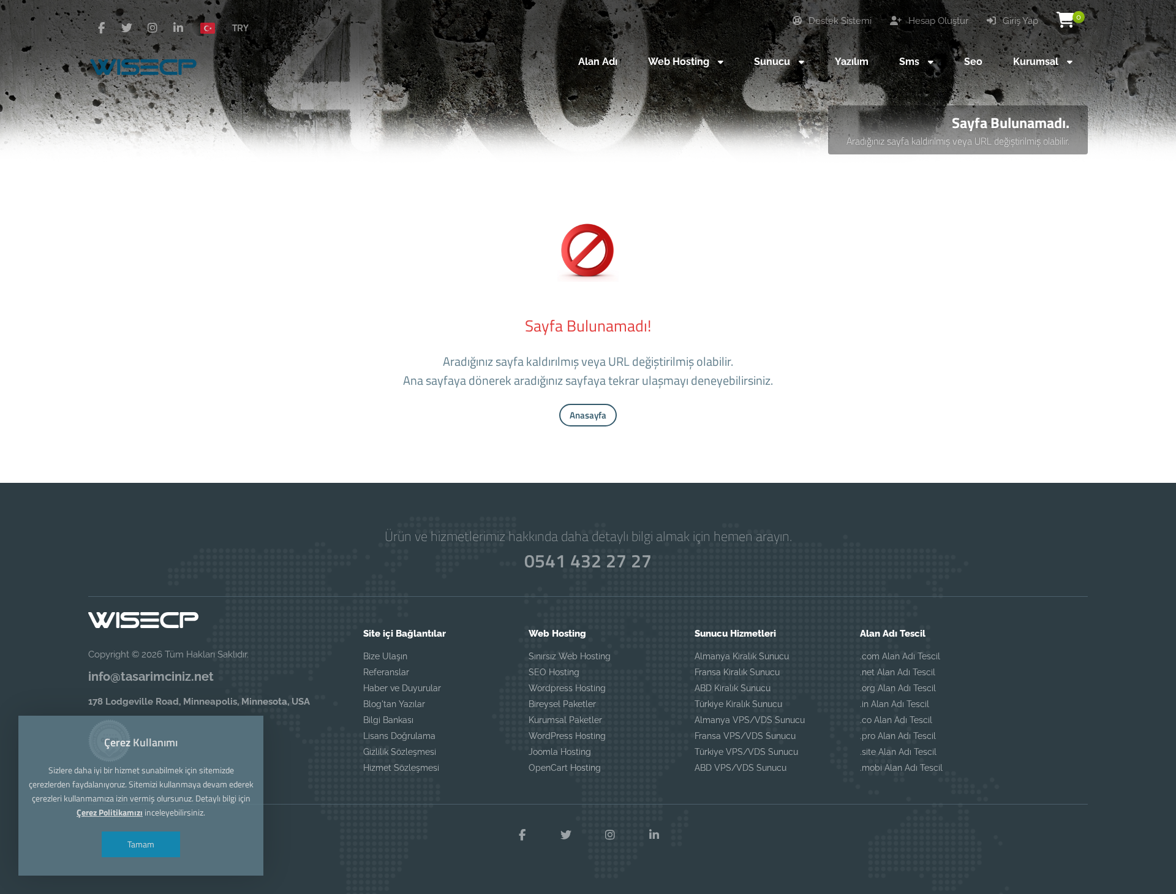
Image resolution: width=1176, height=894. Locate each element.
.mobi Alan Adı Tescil (901, 768)
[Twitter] (127, 28)
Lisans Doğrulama (399, 736)
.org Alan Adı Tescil (898, 688)
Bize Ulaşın (385, 656)
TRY (240, 27)
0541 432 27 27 (588, 561)
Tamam (140, 844)
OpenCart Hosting (565, 768)
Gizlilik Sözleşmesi (399, 752)
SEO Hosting (554, 672)
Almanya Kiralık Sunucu (742, 656)
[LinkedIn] (178, 28)
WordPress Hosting (567, 736)
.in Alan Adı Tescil (894, 704)
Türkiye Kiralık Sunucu (738, 704)
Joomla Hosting (560, 752)
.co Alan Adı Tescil (896, 720)
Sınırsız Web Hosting (570, 656)
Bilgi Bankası (388, 720)
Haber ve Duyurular (402, 688)
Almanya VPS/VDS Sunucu (750, 720)
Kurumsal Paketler (565, 720)
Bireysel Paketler (562, 704)
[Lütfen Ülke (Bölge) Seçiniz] (212, 27)
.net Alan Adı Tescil (897, 672)
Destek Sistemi (839, 20)
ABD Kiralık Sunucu (733, 688)
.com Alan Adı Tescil (900, 656)
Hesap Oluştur (937, 20)
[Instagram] (152, 28)
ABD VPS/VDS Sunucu (740, 768)
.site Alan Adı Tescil (898, 752)
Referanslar (386, 672)
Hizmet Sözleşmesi (401, 768)
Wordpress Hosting (567, 688)
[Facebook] (101, 28)
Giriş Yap (1019, 20)
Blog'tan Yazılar (394, 704)
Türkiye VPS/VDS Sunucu (746, 752)
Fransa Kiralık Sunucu (737, 672)
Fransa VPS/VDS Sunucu (745, 736)
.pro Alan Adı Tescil (898, 736)
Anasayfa (588, 415)
